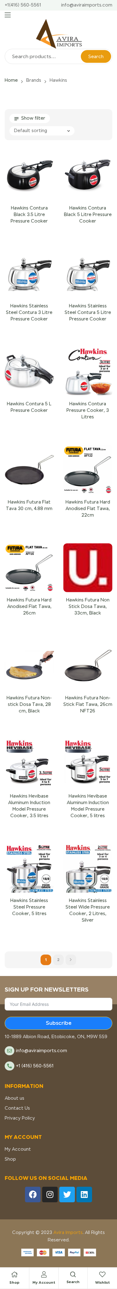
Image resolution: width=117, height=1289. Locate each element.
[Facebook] (33, 1194)
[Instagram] (50, 1194)
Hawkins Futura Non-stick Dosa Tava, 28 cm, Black (29, 704)
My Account (43, 1282)
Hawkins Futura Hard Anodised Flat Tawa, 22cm (88, 508)
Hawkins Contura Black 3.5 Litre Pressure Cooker (29, 214)
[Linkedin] (84, 1194)
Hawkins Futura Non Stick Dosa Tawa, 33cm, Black (88, 606)
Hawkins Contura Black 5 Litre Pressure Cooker (88, 214)
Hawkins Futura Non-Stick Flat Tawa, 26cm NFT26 (87, 704)
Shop (14, 1282)
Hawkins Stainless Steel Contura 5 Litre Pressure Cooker (88, 312)
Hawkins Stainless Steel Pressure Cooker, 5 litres (29, 907)
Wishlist (102, 1282)
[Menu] (8, 15)
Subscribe (58, 1023)
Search (96, 56)
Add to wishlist (37, 183)
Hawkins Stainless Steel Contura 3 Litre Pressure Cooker (29, 312)
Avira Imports (67, 1232)
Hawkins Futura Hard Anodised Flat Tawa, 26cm (29, 606)
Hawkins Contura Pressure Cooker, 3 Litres (87, 410)
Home (11, 80)
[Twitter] (67, 1194)
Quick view (22, 183)
